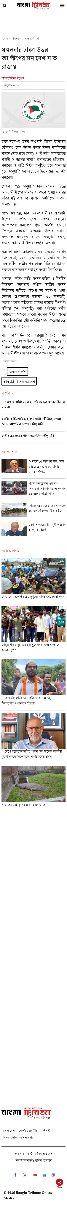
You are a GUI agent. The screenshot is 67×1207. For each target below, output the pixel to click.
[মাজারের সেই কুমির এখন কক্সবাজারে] (33, 787)
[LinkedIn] (44, 1175)
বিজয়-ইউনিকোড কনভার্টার (18, 1137)
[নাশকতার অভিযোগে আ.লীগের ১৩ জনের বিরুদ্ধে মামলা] (33, 407)
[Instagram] (53, 1175)
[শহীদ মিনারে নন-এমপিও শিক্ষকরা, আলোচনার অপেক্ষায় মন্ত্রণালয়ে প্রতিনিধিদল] (33, 491)
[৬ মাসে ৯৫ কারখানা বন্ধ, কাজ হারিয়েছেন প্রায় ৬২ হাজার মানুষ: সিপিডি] (33, 468)
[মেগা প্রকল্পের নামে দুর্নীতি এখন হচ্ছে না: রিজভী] (33, 530)
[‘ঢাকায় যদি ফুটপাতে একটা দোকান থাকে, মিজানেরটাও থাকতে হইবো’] (33, 684)
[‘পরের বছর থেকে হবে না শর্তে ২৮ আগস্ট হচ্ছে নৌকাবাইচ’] (33, 511)
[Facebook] (15, 1175)
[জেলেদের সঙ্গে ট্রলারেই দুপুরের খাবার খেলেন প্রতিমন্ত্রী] (33, 581)
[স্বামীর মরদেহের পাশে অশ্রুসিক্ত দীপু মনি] (33, 438)
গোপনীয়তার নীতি (28, 1131)
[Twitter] (25, 1175)
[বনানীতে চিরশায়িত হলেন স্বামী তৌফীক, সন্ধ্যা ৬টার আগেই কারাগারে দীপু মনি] (33, 424)
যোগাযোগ (9, 1131)
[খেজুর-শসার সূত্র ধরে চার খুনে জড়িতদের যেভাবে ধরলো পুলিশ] (33, 631)
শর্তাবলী (45, 1131)
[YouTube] (35, 1175)
